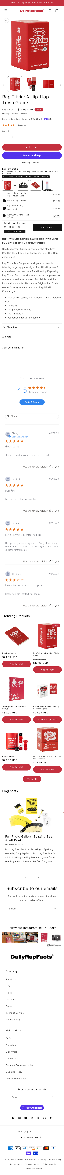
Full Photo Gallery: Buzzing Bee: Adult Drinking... (29, 838)
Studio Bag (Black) (17, 201)
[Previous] (7, 938)
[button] (6, 10)
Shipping (5, 113)
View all (32, 779)
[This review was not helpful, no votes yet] (56, 466)
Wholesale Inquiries (16, 1078)
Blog (8, 986)
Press (9, 992)
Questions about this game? (24, 317)
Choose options (47, 719)
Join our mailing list (13, 347)
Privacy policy (16, 1164)
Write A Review (32, 402)
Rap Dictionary (15, 206)
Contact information (33, 1169)
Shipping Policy (14, 1072)
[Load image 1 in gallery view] (15, 84)
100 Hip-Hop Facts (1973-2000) (14, 707)
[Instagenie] (54, 946)
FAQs (8, 1038)
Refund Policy (13, 1019)
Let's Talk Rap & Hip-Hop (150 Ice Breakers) (47, 757)
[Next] (57, 938)
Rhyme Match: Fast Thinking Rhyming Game (46, 707)
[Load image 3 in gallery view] (49, 84)
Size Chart (11, 1051)
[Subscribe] (54, 908)
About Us (11, 979)
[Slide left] (3, 85)
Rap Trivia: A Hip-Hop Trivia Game (46, 654)
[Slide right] (60, 85)
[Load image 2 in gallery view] (32, 84)
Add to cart (47, 227)
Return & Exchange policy (19, 1065)
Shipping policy (50, 1164)
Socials (9, 1006)
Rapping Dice (8, 756)
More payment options (32, 162)
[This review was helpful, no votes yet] (50, 466)
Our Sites (11, 999)
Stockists (11, 1045)
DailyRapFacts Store (19, 1160)
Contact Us (12, 1058)
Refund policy (55, 1160)
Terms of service (32, 1164)
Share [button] (8, 336)
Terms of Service (15, 1013)
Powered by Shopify (37, 1160)
